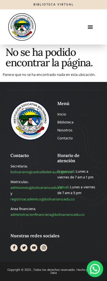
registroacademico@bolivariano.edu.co (42, 199)
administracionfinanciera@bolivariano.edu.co (47, 215)
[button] (90, 27)
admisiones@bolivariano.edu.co (36, 188)
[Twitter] (23, 247)
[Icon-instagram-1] (43, 247)
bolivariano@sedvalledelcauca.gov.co (41, 172)
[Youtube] (33, 247)
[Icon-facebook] (14, 247)
